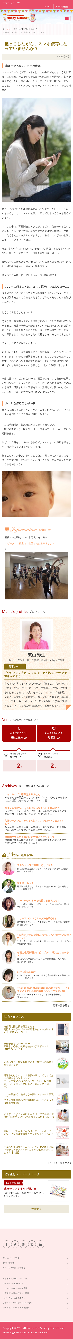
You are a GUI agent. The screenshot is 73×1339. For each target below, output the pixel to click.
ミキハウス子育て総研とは (14, 1267)
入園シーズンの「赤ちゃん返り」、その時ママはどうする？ (34, 822)
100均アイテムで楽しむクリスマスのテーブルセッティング (44, 936)
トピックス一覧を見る (58, 1163)
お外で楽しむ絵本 (26, 971)
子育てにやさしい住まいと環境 (16, 1293)
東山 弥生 (36, 655)
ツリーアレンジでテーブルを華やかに (37, 918)
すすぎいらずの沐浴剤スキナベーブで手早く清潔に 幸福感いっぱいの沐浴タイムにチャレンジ (29, 1115)
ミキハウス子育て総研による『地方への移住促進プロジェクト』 (29, 1063)
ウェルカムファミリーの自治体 (16, 1307)
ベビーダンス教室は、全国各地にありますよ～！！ (32, 543)
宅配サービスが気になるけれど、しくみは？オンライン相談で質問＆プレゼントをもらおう (29, 1132)
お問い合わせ (8, 1262)
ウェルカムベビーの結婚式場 (15, 1288)
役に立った (19, 733)
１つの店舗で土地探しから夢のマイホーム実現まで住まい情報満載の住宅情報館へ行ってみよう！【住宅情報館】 (29, 1098)
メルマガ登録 (62, 6)
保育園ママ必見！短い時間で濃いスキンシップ (29, 836)
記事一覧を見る (61, 1005)
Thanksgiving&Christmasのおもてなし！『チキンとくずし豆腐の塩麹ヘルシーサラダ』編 (43, 989)
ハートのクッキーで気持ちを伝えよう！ (38, 900)
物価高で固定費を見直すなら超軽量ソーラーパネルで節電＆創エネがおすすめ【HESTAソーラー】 (29, 1029)
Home (8, 29)
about (48, 6)
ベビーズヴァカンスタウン (14, 1298)
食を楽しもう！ (25, 882)
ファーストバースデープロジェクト (18, 1302)
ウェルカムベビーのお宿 (13, 1283)
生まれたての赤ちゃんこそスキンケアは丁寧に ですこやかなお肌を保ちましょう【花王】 (29, 1149)
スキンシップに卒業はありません (22, 794)
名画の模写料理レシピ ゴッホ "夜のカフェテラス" (43, 954)
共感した (54, 733)
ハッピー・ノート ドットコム (15, 1278)
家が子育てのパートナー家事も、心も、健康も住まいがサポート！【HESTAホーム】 (26, 1046)
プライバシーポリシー (12, 1258)
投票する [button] (36, 1208)
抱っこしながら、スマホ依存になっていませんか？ (32, 807)
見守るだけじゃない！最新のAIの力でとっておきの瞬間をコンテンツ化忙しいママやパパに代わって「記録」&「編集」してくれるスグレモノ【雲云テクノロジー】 (28, 1081)
